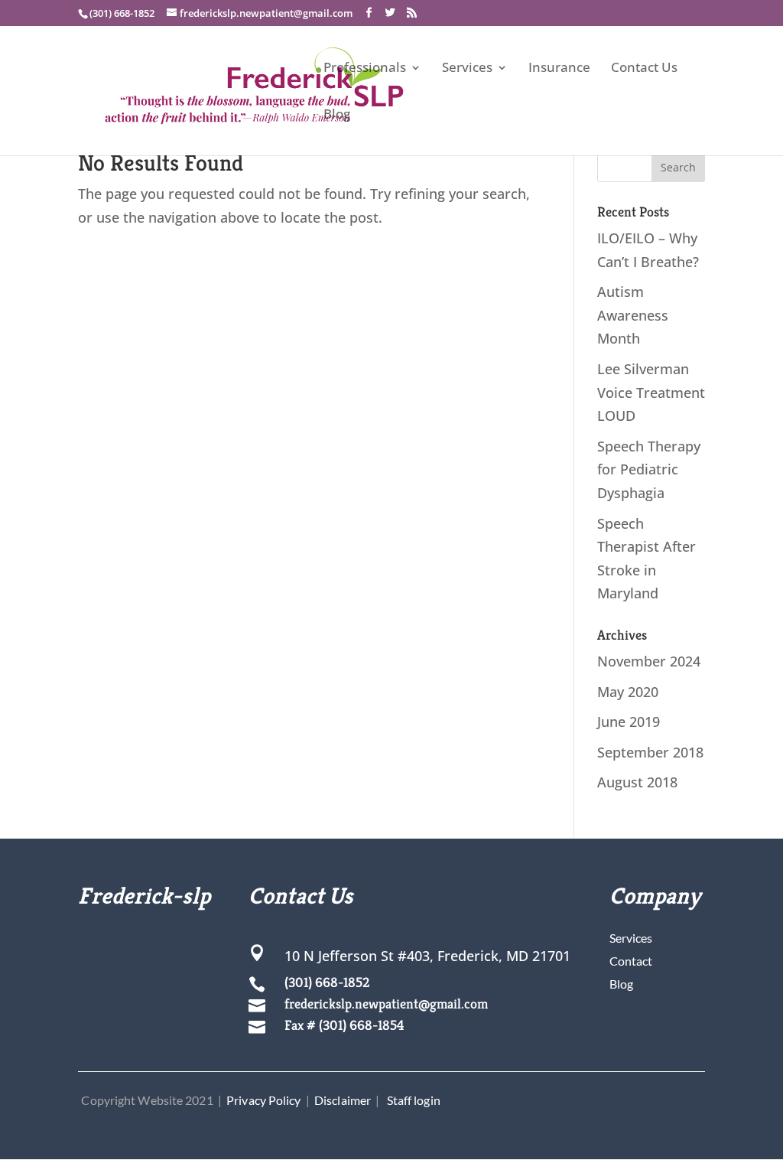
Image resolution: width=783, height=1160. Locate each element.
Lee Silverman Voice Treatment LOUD (651, 392)
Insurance (559, 69)
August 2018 (637, 782)
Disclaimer (342, 1100)
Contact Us (644, 69)
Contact (630, 960)
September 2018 (650, 752)
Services (467, 69)
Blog (336, 115)
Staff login (413, 1100)
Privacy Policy (263, 1100)
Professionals (364, 69)
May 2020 (627, 692)
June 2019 (628, 721)
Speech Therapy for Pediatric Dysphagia (648, 469)
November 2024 (648, 661)
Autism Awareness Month (632, 314)
